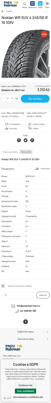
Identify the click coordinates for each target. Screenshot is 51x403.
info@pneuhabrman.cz (28, 305)
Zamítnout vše (25, 385)
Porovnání (13, 128)
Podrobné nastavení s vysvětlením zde (25, 397)
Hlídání (35, 128)
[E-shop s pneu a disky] (2, 11)
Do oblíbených (14, 124)
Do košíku (35, 99)
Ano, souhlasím (25, 391)
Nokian (38, 116)
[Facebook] (25, 321)
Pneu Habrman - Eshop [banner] (11, 5)
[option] (25, 53)
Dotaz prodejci (39, 124)
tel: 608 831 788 (28, 310)
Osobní (9, 11)
